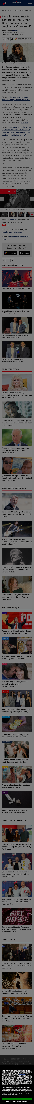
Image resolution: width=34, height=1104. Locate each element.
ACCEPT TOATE (17, 1099)
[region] (17, 1084)
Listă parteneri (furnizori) (6, 1095)
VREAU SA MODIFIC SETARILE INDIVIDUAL (17, 1101)
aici (24, 1080)
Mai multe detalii (22, 1074)
